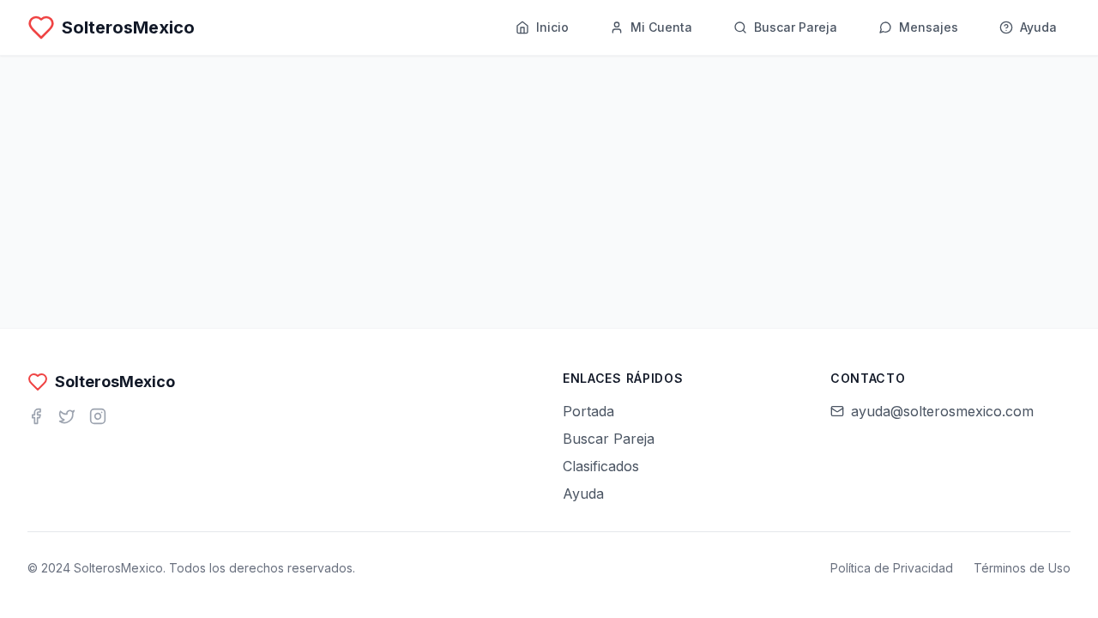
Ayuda (583, 493)
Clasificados (601, 466)
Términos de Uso (1022, 567)
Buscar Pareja (609, 438)
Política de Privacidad (891, 567)
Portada (588, 411)
